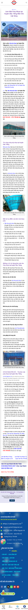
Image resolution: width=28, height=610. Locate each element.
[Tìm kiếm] (26, 2)
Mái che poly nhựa (9, 223)
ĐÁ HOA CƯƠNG (6, 575)
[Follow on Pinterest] (14, 586)
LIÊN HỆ (17, 500)
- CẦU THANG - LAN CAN (7, 558)
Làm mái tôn (10, 433)
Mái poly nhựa (6, 147)
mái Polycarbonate (19, 328)
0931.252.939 (17, 448)
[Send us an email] (8, 586)
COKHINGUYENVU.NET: (8, 466)
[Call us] (11, 586)
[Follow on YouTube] (17, 586)
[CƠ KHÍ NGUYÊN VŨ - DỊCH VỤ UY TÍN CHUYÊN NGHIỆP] (14, 2)
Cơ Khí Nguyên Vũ (7, 376)
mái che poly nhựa (16, 280)
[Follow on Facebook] (1, 586)
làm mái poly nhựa (12, 90)
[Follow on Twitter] (5, 586)
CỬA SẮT (4, 554)
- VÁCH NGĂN (16, 571)
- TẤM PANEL (15, 575)
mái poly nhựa (13, 43)
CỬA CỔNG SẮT (13, 554)
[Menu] (2, 2)
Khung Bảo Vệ (17, 433)
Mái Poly (14, 9)
